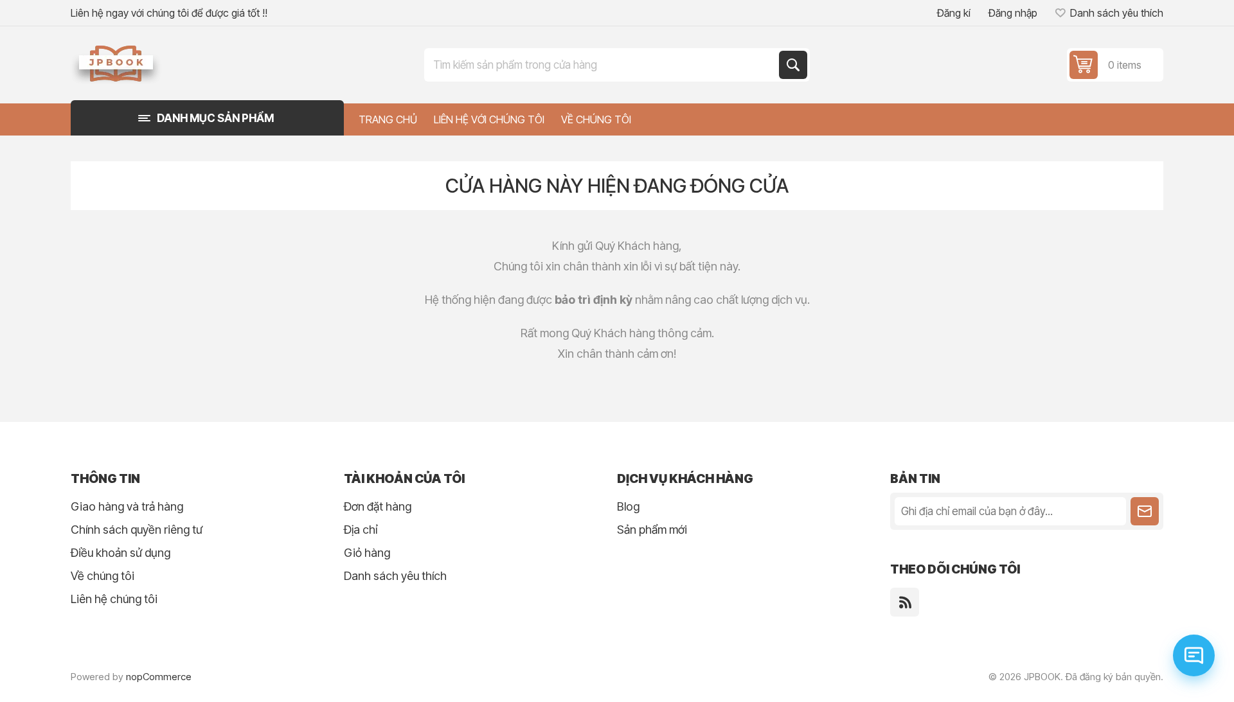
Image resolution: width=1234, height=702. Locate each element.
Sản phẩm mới (652, 529)
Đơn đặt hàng (377, 506)
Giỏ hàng (367, 552)
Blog (628, 506)
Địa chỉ (360, 529)
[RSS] (904, 602)
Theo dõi (1145, 511)
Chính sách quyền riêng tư (136, 529)
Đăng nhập (1012, 12)
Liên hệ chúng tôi (114, 599)
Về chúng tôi (102, 576)
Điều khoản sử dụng (120, 552)
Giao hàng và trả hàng (127, 506)
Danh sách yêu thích (395, 576)
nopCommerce (159, 677)
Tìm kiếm (793, 65)
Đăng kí (953, 12)
